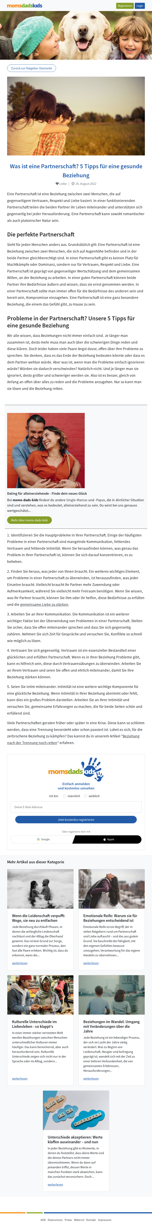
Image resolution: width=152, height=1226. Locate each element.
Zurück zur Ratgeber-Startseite (31, 68)
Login (140, 5)
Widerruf (79, 1220)
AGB (43, 1220)
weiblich (94, 796)
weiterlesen (20, 963)
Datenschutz (55, 1220)
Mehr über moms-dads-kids (29, 520)
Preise (68, 1220)
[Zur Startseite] (24, 5)
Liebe (63, 184)
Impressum (104, 1220)
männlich (74, 796)
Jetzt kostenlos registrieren (76, 820)
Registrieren (125, 5)
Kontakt (91, 1220)
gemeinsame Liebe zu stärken (44, 604)
